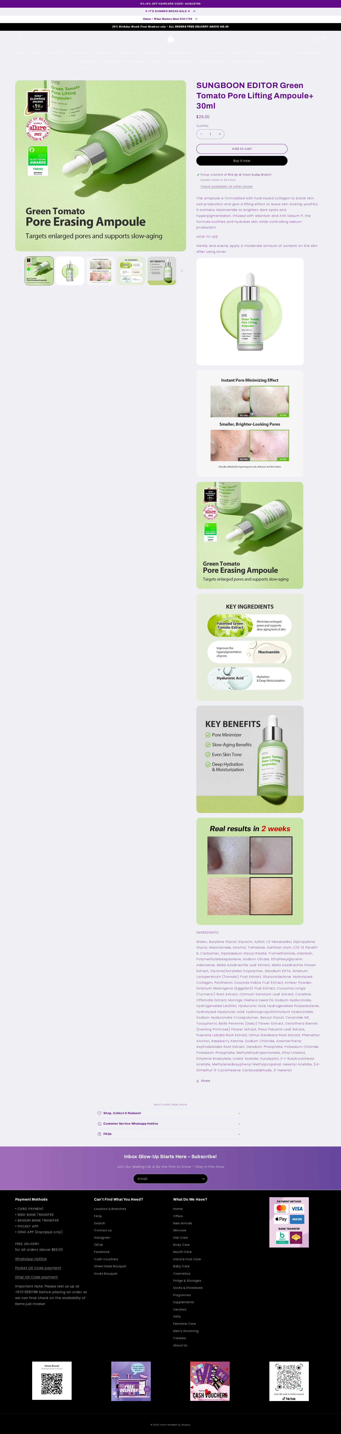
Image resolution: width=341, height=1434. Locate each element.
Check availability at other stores (226, 186)
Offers (178, 1216)
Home (178, 1209)
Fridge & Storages (187, 1281)
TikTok (98, 1245)
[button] (19, 38)
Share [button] (205, 1081)
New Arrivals (182, 1223)
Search (99, 1223)
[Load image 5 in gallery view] (162, 271)
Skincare (179, 1230)
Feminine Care (184, 1324)
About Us (180, 1345)
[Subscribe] (203, 1179)
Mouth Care (182, 1252)
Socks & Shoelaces (188, 1288)
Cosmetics (181, 1274)
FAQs (98, 1216)
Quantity (202, 126)
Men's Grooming (186, 1331)
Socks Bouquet (105, 1274)
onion (163, 1424)
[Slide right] (181, 271)
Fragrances (182, 1295)
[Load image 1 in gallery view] (39, 271)
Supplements (183, 1302)
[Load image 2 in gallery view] (69, 271)
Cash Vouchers (106, 1259)
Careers (179, 1338)
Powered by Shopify (179, 1424)
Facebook (102, 1252)
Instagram (102, 1238)
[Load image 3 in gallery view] (100, 271)
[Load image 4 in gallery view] (131, 271)
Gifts (177, 1317)
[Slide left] (19, 271)
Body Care (181, 1245)
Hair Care (180, 1238)
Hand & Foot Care (187, 1259)
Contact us (103, 1230)
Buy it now (242, 160)
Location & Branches (110, 1209)
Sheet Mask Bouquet (110, 1266)
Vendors (179, 1309)
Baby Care (181, 1266)
